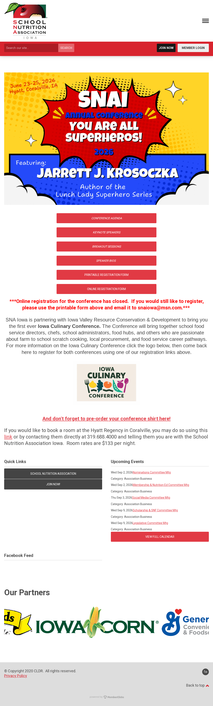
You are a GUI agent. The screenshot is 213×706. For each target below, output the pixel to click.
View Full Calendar (159, 536)
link (8, 437)
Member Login (193, 48)
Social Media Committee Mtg (151, 497)
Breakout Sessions (106, 246)
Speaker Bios (106, 260)
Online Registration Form (106, 289)
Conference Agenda (106, 218)
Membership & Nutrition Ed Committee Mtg (161, 485)
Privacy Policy (15, 676)
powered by (96, 697)
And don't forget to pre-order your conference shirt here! (106, 419)
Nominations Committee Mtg (152, 472)
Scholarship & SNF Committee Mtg (155, 510)
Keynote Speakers (106, 232)
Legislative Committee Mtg (150, 523)
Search (66, 48)
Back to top (196, 685)
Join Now (166, 48)
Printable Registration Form (106, 274)
